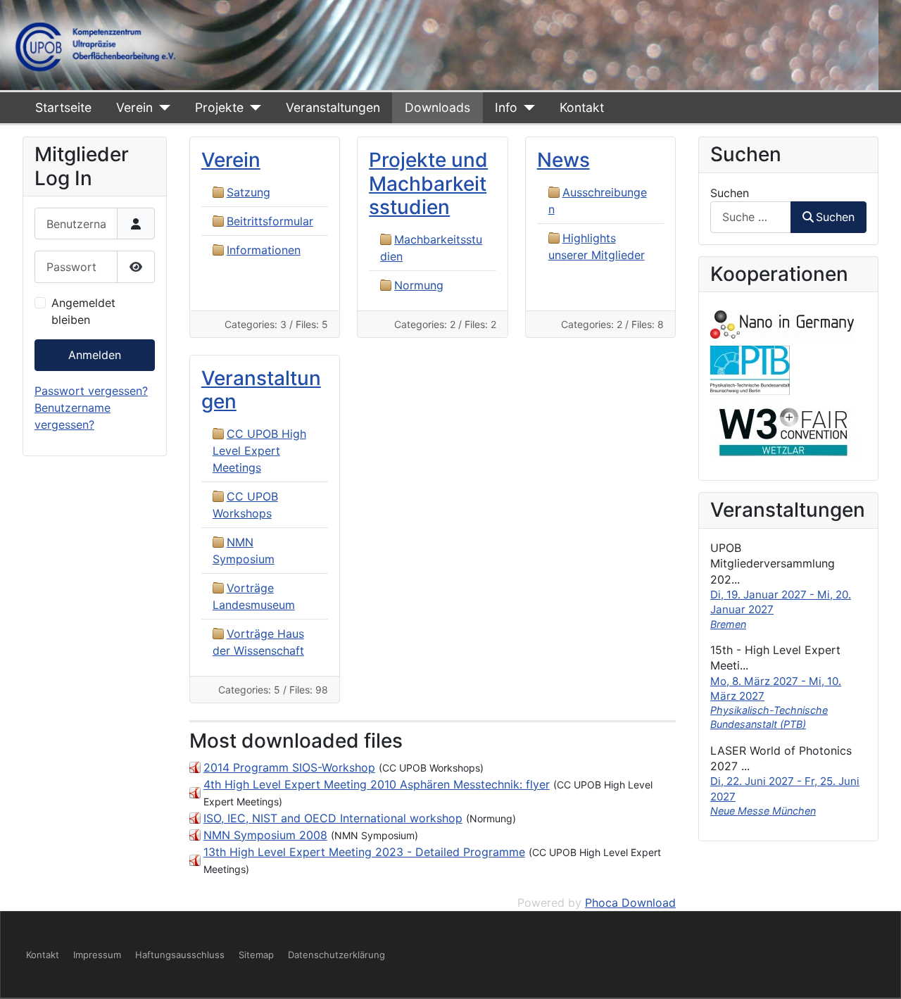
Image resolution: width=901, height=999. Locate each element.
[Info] (526, 108)
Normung (418, 285)
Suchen (729, 193)
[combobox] (750, 217)
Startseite (63, 107)
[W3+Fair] (783, 431)
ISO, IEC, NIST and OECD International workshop (332, 818)
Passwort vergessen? (91, 391)
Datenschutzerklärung (336, 954)
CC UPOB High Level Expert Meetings (259, 451)
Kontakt (582, 107)
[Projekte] (252, 108)
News (563, 160)
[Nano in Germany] (782, 324)
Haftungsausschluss (180, 954)
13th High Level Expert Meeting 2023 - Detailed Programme (364, 852)
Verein (134, 107)
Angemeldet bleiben (83, 311)
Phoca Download (630, 903)
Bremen (728, 624)
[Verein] (161, 108)
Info (506, 107)
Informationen (264, 250)
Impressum (97, 954)
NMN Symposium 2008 (265, 835)
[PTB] (750, 370)
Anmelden (94, 355)
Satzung (248, 192)
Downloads (437, 107)
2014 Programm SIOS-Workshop (289, 767)
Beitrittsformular (270, 221)
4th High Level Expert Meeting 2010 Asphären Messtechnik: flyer (376, 784)
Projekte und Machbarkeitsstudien (428, 183)
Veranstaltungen (333, 107)
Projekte (219, 107)
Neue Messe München (763, 811)
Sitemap (256, 954)
